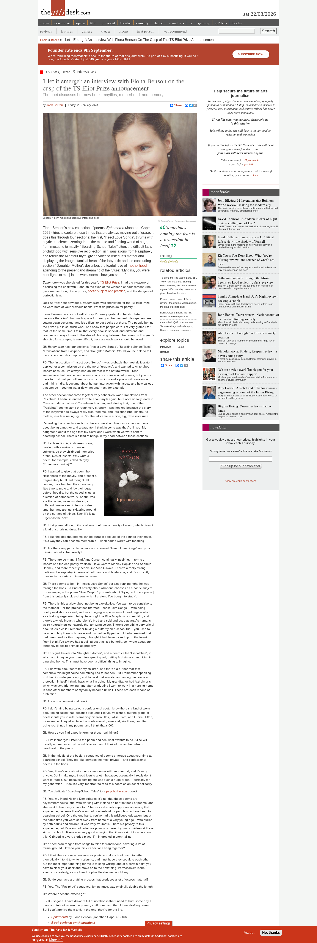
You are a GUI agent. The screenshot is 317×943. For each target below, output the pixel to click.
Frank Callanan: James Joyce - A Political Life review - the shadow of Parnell (246, 239)
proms (123, 31)
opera (80, 22)
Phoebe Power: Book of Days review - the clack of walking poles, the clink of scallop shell (178, 303)
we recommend (175, 31)
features (67, 31)
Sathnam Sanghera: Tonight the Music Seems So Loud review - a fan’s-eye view (245, 280)
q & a (105, 31)
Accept (249, 932)
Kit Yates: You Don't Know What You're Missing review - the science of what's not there (246, 259)
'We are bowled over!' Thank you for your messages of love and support (245, 371)
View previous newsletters (240, 481)
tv (191, 22)
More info (56, 940)
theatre (125, 22)
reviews (46, 31)
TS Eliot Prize (109, 282)
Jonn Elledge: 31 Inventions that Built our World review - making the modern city (246, 202)
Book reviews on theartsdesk (73, 922)
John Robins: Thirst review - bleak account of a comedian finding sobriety (248, 316)
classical (108, 22)
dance (158, 22)
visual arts (176, 22)
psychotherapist (117, 791)
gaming (204, 22)
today (45, 22)
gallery (87, 31)
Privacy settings (158, 923)
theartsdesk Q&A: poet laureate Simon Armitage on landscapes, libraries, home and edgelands (176, 326)
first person (145, 31)
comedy (142, 22)
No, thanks (271, 932)
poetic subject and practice (106, 291)
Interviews (165, 347)
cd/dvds (221, 22)
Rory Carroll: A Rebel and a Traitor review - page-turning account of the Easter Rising (247, 390)
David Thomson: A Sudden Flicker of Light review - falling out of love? (247, 221)
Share (178, 105)
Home (43, 40)
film (93, 22)
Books (55, 40)
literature (164, 352)
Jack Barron (55, 105)
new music (62, 22)
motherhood (137, 265)
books (237, 22)
